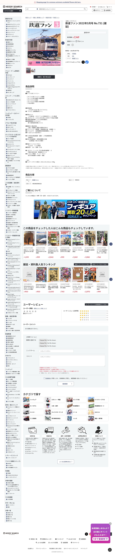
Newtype (10, 75)
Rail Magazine (11, 54)
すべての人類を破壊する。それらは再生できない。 (14, 485)
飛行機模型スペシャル (13, 224)
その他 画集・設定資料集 (14, 330)
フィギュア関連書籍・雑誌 (14, 371)
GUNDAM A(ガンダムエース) (14, 100)
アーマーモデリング (12, 28)
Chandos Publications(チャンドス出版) (14, 266)
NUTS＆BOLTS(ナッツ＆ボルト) (14, 269)
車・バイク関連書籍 (12, 381)
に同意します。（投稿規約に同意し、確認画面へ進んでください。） (67, 378)
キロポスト (10, 65)
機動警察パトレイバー (13, 197)
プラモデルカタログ (12, 387)
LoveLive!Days (11, 85)
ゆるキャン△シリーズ (13, 418)
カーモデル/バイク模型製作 (14, 177)
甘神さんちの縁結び (12, 437)
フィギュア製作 (11, 179)
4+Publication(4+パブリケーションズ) (14, 281)
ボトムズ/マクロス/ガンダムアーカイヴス (14, 141)
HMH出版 (10, 253)
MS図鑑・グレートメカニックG (14, 187)
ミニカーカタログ (12, 389)
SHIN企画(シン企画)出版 (13, 346)
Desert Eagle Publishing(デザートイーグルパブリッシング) (14, 295)
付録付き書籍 (11, 483)
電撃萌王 (10, 90)
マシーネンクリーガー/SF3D (14, 201)
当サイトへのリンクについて (71, 548)
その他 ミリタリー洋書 (13, 312)
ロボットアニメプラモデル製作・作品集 (14, 158)
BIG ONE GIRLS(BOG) (13, 131)
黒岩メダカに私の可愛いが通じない (14, 439)
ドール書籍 (10, 379)
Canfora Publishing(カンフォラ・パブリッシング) (14, 259)
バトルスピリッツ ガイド (13, 488)
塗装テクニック (11, 155)
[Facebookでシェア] (86, 62)
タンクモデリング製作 (13, 170)
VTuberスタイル (11, 83)
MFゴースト (10, 450)
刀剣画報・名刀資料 (12, 383)
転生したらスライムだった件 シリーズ (14, 443)
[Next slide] (62, 43)
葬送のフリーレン (12, 410)
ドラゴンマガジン (12, 110)
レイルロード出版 (12, 350)
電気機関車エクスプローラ (14, 61)
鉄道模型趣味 (11, 44)
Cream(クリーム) (12, 125)
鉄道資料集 (10, 340)
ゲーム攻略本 (11, 328)
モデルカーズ (11, 34)
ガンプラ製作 (11, 138)
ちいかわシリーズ (12, 416)
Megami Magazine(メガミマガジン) (14, 87)
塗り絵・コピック (12, 364)
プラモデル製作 (11, 168)
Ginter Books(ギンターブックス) (14, 262)
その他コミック (11, 452)
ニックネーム (30, 350)
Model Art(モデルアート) (13, 26)
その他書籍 (10, 499)
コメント (29, 356)
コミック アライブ (12, 104)
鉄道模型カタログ (12, 336)
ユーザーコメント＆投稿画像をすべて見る (96, 304)
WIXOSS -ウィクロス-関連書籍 (14, 490)
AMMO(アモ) (10, 275)
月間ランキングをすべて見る (99, 264)
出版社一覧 (10, 514)
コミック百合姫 (11, 102)
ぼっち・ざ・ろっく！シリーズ (14, 413)
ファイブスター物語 (12, 429)
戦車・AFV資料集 (11, 214)
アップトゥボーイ (12, 129)
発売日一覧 (10, 513)
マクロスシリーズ (12, 199)
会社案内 (30, 548)
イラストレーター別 (12, 320)
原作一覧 (10, 521)
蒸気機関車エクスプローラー (14, 56)
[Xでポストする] (83, 62)
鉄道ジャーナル (11, 63)
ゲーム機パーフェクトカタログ (14, 391)
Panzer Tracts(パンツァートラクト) (14, 240)
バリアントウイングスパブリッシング (14, 255)
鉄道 (9, 507)
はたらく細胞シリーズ (13, 435)
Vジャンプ (10, 106)
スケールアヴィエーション (14, 30)
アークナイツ (11, 420)
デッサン (10, 362)
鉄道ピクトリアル (12, 50)
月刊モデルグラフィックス (14, 24)
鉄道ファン (10, 42)
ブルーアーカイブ (11, 424)
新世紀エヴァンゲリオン (13, 431)
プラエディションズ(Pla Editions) (13, 272)
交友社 (74, 54)
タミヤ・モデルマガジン (13, 36)
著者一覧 (10, 517)
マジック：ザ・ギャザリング (14, 398)
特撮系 (9, 326)
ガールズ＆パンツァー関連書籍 (14, 227)
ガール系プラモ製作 (12, 153)
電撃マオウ (10, 108)
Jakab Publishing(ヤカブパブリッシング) (14, 303)
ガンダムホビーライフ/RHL (14, 149)
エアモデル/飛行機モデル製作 (14, 172)
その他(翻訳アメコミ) (12, 467)
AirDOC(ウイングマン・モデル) (14, 284)
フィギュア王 (11, 119)
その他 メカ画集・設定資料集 (14, 206)
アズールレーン (11, 422)
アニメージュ (11, 81)
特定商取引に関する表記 (55, 548)
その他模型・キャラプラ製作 (14, 161)
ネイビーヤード (11, 32)
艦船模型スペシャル (12, 218)
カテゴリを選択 (8, 11)
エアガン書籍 (11, 401)
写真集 (9, 473)
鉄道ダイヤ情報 (11, 59)
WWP (9, 251)
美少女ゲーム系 (11, 324)
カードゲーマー (11, 493)
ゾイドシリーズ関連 (12, 203)
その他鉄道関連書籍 (12, 352)
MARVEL (9, 463)
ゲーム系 (10, 322)
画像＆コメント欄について (40, 308)
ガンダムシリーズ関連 (13, 190)
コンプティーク (11, 77)
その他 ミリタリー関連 (13, 230)
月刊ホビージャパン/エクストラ (14, 21)
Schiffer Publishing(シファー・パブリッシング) (14, 306)
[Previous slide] (25, 43)
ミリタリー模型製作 (12, 212)
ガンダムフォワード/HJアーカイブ (14, 146)
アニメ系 (10, 318)
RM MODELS (10, 46)
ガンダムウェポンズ (12, 151)
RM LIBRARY (10, 344)
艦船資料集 (10, 216)
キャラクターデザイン (13, 360)
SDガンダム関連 (11, 195)
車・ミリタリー (11, 505)
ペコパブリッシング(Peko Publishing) (13, 278)
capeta (9, 448)
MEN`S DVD (10, 127)
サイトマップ (84, 548)
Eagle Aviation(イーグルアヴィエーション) (14, 299)
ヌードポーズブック (12, 477)
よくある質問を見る (65, 462)
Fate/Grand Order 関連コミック (14, 426)
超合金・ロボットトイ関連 (14, 373)
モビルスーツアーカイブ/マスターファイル (14, 192)
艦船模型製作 (11, 175)
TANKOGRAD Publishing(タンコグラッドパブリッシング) (14, 247)
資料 (9, 366)
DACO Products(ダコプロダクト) (14, 291)
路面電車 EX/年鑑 (11, 52)
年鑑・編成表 (11, 342)
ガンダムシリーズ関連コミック (14, 407)
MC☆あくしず (11, 92)
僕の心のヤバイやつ (12, 433)
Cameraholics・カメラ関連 (14, 395)
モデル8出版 (10, 348)
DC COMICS (10, 465)
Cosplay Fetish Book (13, 475)
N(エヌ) (9, 67)
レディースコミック (12, 457)
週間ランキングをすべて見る (82, 264)
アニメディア (11, 79)
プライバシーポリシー (41, 548)
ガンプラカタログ (12, 385)
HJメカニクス (11, 144)
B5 (73, 56)
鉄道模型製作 (11, 338)
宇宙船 (9, 117)
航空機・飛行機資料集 (13, 222)
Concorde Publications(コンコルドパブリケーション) (14, 288)
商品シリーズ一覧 (12, 518)
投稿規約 (48, 378)
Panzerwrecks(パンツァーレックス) (14, 243)
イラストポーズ (11, 358)
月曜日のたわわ (11, 446)
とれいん (10, 48)
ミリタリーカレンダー (13, 232)
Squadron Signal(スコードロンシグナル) (14, 309)
